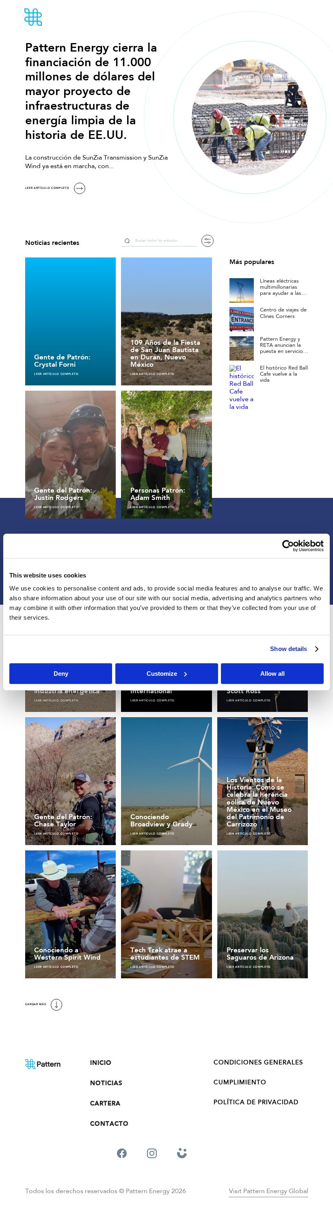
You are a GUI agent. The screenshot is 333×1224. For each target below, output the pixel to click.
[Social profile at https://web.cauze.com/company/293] (182, 1154)
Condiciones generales (258, 1063)
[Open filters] (207, 241)
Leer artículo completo (47, 188)
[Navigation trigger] (305, 17)
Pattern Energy (56, 17)
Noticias (106, 1083)
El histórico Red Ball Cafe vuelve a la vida (284, 374)
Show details (288, 648)
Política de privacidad (256, 1103)
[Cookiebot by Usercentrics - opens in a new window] (288, 546)
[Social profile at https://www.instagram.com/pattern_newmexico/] (152, 1154)
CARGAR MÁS (35, 1004)
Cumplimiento (240, 1083)
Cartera (105, 1103)
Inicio (101, 1062)
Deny (61, 673)
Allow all (272, 673)
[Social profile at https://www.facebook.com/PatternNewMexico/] (122, 1154)
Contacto (109, 1123)
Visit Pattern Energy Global (268, 1191)
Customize (162, 673)
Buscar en (127, 241)
